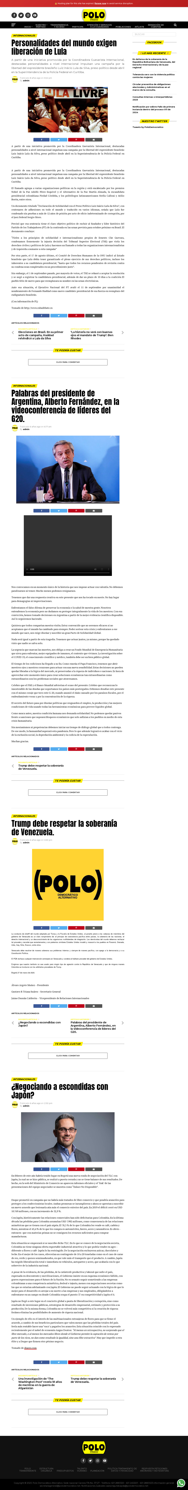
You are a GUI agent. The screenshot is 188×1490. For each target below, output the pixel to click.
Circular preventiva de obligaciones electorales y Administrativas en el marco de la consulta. (152, 87)
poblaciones (123, 27)
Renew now (100, 3)
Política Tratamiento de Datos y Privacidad (122, 1469)
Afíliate (139, 27)
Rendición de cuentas (156, 26)
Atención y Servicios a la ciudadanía (99, 26)
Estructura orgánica (46, 1469)
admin (26, 80)
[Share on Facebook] (41, 139)
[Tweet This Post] (58, 139)
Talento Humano (82, 1469)
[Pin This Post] (76, 139)
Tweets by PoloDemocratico (148, 127)
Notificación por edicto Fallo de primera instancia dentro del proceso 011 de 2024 (154, 110)
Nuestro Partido (41, 26)
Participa (77, 27)
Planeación (97, 1471)
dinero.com (30, 1347)
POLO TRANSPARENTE (27, 1469)
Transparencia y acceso (59, 26)
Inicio (27, 27)
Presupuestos (65, 1471)
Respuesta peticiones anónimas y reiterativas (154, 1469)
